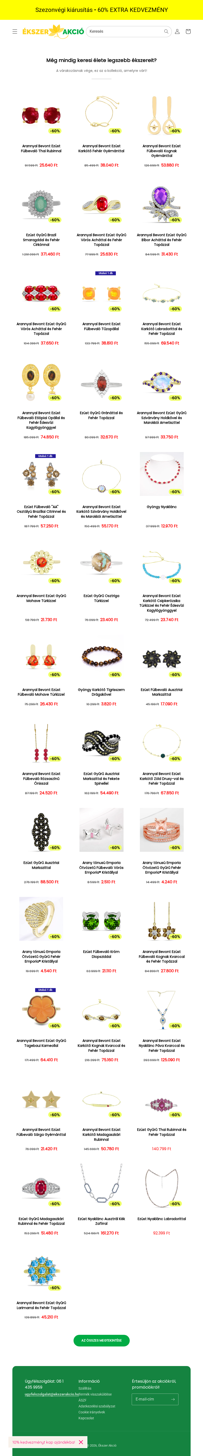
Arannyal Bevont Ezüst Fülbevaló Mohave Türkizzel (41, 692)
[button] (14, 31)
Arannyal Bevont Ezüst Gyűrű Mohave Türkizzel (41, 598)
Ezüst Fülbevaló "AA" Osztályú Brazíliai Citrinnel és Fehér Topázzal (41, 512)
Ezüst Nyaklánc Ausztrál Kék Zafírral (101, 1221)
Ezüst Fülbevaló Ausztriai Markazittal (161, 692)
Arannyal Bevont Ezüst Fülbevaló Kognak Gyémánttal (162, 151)
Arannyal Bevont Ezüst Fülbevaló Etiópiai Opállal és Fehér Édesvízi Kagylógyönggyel (41, 420)
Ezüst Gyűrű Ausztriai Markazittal (41, 865)
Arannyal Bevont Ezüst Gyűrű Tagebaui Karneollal (41, 1043)
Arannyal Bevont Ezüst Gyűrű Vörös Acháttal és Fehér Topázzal (101, 240)
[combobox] (129, 31)
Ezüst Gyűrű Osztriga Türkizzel (101, 598)
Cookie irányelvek (91, 1412)
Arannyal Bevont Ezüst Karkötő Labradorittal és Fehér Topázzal (161, 329)
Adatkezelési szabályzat (96, 1406)
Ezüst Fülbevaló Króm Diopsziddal (101, 954)
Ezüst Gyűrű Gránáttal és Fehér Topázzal (101, 415)
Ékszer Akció (107, 1445)
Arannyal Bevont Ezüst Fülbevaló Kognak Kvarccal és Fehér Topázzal (162, 956)
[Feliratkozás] (172, 1399)
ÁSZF (82, 1400)
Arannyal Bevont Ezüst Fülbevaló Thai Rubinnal (41, 148)
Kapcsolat (86, 1418)
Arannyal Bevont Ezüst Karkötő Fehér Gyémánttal (101, 148)
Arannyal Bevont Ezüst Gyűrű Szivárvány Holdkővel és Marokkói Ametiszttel (161, 418)
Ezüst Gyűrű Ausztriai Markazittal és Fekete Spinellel (101, 778)
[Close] (81, 1442)
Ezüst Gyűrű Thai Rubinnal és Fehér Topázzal (161, 1132)
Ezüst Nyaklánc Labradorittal (162, 1219)
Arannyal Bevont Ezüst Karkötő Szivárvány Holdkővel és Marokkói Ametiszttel (101, 512)
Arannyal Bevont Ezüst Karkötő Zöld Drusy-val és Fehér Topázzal (162, 778)
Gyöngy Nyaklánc (162, 507)
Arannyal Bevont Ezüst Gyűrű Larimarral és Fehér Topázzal (41, 1305)
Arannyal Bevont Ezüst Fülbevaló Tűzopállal (101, 326)
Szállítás (84, 1388)
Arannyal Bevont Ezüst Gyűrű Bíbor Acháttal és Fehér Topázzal (161, 240)
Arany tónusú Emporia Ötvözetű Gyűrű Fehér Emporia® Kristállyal (162, 867)
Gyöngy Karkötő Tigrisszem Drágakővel (101, 692)
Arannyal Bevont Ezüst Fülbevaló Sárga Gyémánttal (41, 1132)
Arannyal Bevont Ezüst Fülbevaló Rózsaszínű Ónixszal (41, 778)
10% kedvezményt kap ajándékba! (43, 1442)
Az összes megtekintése (101, 1340)
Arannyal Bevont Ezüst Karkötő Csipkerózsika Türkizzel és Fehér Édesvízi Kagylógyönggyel (161, 603)
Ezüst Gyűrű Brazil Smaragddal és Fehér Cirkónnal (41, 240)
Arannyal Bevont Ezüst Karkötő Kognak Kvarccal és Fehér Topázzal (101, 1045)
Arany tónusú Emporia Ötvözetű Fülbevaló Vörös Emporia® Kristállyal (101, 867)
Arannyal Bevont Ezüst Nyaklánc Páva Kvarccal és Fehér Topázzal (162, 1045)
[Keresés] (166, 31)
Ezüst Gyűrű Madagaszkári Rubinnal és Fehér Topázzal (41, 1221)
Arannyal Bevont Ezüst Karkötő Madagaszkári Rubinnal (101, 1134)
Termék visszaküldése (95, 1394)
